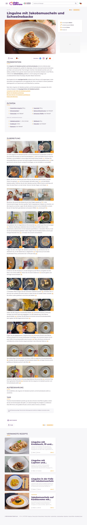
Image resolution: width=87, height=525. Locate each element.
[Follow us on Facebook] (40, 58)
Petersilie (36, 123)
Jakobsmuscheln (15, 121)
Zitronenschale (14, 111)
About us (30, 516)
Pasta (8, 9)
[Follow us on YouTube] (50, 58)
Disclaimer (66, 516)
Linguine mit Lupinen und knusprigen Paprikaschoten (39, 461)
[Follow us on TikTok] (47, 58)
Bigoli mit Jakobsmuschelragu (15, 93)
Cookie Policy (53, 516)
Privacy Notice (41, 516)
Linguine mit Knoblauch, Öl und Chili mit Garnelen (41, 443)
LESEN (51, 452)
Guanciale (36, 108)
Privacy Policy (47, 516)
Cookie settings (60, 516)
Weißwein (36, 121)
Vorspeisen (34, 494)
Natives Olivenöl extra (40, 111)
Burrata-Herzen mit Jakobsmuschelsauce (18, 94)
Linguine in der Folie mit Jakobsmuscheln (18, 91)
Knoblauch (13, 123)
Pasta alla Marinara (12, 96)
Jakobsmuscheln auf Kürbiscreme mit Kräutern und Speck (42, 498)
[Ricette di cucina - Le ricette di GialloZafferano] (80, 3)
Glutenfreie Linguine (16, 108)
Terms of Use (35, 516)
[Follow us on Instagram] (43, 58)
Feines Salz (13, 113)
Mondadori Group (78, 516)
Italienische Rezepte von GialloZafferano (20, 3)
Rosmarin (13, 126)
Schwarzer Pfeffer (39, 113)
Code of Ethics (71, 516)
